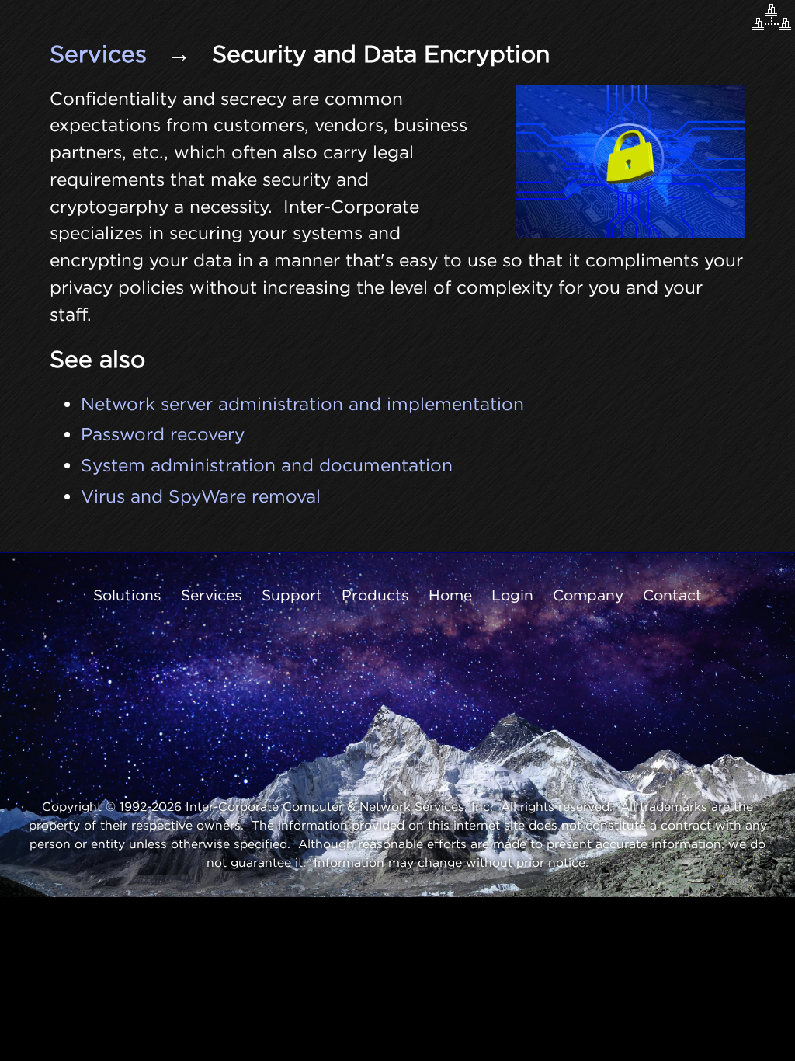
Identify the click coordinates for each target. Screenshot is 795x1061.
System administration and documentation (267, 465)
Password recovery (163, 434)
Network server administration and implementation (302, 403)
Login (512, 595)
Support (292, 595)
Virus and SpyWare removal (201, 496)
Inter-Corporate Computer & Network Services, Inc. (339, 806)
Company (588, 595)
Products (375, 595)
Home (450, 595)
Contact (672, 595)
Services (98, 53)
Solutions (127, 595)
